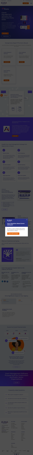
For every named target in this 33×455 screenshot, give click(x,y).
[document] (16, 227)
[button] (26, 219)
